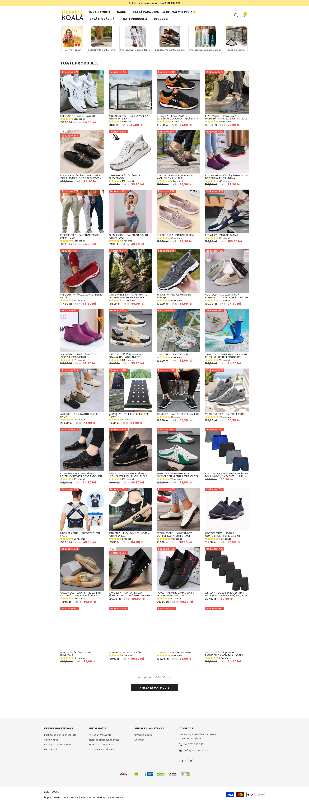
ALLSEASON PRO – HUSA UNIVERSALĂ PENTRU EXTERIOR (129, 117)
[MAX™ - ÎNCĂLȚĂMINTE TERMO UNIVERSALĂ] (82, 628)
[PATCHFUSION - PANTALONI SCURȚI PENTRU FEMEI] (130, 211)
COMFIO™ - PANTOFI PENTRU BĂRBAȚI (178, 414)
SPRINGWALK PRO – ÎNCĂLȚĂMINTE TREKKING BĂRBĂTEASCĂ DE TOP (128, 296)
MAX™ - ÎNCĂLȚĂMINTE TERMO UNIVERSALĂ (77, 654)
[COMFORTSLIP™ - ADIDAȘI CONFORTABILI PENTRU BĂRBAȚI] (227, 509)
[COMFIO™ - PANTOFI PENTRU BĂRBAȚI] (178, 390)
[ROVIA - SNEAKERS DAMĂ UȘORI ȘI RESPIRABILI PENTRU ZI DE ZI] (178, 569)
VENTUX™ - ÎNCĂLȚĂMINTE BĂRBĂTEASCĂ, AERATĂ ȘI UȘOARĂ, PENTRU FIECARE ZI (224, 654)
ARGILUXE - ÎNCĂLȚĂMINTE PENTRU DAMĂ (79, 415)
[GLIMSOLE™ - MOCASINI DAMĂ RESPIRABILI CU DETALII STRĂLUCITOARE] (227, 271)
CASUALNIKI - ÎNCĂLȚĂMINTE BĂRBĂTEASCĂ (124, 177)
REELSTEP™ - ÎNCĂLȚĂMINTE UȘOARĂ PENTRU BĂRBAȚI (129, 534)
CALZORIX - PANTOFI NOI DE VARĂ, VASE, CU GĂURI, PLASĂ (176, 177)
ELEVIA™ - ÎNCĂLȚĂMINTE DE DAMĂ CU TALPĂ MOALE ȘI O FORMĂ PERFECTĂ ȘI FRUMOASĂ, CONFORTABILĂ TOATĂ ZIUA (82, 177)
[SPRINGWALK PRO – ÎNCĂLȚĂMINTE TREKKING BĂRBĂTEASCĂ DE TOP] (130, 271)
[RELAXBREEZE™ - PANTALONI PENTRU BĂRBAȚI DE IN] (82, 211)
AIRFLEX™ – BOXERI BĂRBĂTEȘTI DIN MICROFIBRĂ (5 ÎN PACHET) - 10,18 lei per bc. (226, 594)
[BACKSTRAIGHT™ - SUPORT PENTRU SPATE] (82, 509)
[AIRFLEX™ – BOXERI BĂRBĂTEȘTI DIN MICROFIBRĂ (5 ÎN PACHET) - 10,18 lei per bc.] (227, 569)
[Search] (236, 15)
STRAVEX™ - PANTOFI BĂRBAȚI (222, 235)
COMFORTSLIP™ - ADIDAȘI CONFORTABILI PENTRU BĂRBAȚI (222, 534)
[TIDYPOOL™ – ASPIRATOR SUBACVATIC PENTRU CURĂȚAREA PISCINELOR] (227, 330)
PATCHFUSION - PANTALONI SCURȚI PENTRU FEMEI (128, 236)
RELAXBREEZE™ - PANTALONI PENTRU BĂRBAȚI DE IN (80, 236)
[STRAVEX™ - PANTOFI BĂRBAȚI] (227, 211)
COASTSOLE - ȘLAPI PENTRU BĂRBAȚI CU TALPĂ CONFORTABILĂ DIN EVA (80, 594)
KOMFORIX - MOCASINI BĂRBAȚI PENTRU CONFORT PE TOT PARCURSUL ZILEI (81, 475)
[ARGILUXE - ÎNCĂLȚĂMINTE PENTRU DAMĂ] (82, 390)
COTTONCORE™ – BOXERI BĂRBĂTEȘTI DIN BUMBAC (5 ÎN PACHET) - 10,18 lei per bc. (226, 475)
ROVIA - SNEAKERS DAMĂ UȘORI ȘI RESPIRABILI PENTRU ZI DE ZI (175, 594)
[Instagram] (191, 761)
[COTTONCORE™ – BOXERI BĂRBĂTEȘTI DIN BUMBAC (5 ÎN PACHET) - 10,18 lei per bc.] (227, 449)
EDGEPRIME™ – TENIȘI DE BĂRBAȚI (127, 652)
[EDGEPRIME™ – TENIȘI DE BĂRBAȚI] (130, 628)
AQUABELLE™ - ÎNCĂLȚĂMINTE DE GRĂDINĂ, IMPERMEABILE (78, 356)
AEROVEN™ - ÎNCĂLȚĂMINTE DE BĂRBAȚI (174, 296)
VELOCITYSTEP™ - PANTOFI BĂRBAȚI (225, 414)
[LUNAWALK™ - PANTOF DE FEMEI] (178, 330)
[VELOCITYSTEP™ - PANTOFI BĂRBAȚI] (227, 390)
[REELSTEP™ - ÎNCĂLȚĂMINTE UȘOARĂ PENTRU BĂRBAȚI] (130, 509)
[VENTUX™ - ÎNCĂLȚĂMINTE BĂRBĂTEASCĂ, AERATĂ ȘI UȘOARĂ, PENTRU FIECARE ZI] (227, 628)
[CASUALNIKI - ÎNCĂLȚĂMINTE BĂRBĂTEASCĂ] (130, 151)
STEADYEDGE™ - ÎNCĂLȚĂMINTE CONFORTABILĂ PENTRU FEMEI (174, 534)
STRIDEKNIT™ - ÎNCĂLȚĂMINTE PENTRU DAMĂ (81, 296)
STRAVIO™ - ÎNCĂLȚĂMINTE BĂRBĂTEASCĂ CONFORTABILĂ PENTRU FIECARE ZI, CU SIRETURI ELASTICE (178, 117)
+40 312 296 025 (194, 744)
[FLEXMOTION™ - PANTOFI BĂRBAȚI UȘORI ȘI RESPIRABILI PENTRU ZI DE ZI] (130, 449)
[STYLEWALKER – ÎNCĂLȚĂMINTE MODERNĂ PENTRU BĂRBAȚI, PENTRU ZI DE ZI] (227, 92)
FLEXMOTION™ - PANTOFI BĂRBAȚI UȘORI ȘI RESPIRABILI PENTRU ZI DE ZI (128, 475)
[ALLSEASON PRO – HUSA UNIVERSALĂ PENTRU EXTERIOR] (130, 92)
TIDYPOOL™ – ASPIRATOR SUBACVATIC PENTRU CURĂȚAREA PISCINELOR (227, 356)
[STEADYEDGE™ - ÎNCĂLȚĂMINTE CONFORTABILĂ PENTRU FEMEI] (178, 509)
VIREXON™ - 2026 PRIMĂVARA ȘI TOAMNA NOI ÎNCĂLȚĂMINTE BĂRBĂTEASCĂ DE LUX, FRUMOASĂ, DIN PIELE (130, 356)
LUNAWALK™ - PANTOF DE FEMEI (174, 354)
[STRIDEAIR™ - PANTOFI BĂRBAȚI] (82, 92)
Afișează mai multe (154, 688)
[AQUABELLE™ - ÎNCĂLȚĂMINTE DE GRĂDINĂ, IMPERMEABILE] (82, 330)
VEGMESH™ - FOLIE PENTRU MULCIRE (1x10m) (129, 415)
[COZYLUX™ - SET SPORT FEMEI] (178, 628)
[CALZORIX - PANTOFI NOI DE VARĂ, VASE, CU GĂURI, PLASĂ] (178, 151)
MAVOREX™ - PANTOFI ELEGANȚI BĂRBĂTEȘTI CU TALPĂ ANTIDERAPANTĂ (130, 594)
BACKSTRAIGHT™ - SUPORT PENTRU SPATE (80, 534)
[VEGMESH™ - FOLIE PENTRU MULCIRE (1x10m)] (130, 390)
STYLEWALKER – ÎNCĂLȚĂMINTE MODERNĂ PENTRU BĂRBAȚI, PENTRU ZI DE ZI (226, 117)
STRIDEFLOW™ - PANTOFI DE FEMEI (176, 235)
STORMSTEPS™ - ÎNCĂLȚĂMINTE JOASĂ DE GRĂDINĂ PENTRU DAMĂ (227, 177)
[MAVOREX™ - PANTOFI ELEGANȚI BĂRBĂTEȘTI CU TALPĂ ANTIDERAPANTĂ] (130, 569)
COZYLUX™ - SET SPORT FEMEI (174, 652)
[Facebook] (182, 761)
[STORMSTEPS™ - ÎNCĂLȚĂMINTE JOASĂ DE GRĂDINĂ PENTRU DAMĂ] (227, 151)
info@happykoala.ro (196, 750)
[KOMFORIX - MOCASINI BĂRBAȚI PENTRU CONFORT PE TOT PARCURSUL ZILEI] (82, 449)
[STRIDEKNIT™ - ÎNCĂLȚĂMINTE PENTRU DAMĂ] (82, 271)
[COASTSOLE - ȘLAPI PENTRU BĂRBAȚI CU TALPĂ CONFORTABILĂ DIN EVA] (82, 569)
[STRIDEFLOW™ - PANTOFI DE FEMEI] (178, 211)
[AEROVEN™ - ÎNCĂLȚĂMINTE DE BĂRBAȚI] (178, 271)
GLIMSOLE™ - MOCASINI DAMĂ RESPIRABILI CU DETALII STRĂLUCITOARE (226, 296)
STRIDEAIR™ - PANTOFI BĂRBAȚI (77, 116)
